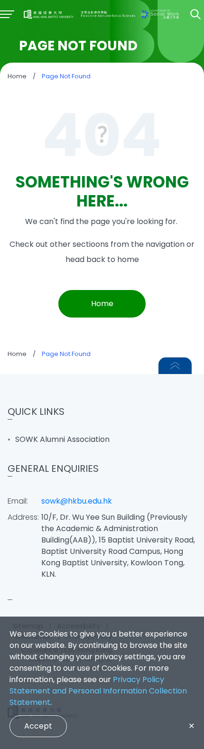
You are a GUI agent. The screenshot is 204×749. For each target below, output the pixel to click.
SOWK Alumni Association (62, 439)
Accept (38, 726)
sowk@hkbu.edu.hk (76, 501)
